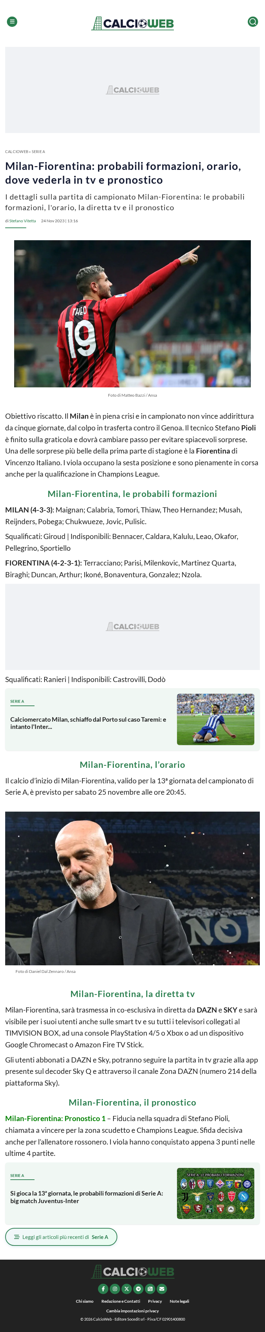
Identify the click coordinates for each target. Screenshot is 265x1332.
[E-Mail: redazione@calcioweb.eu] (162, 1289)
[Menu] (12, 22)
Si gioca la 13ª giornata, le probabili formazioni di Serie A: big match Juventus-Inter (86, 1196)
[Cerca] (253, 22)
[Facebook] (103, 1289)
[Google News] (150, 1289)
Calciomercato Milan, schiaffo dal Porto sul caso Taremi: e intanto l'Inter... (88, 723)
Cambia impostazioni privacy (132, 1310)
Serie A (38, 151)
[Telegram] (138, 1289)
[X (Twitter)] (126, 1289)
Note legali (179, 1301)
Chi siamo (85, 1301)
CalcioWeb (16, 151)
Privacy (155, 1301)
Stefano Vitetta (22, 220)
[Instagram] (115, 1289)
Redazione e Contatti (120, 1301)
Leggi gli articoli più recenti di (65, 1237)
